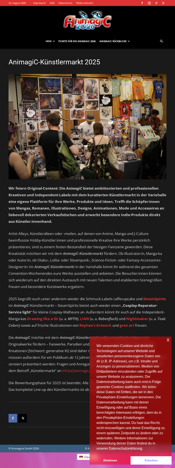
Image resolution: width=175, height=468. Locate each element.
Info (49, 41)
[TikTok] (156, 3)
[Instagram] (149, 3)
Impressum (39, 2)
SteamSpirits (154, 298)
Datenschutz (65, 2)
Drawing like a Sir (43, 318)
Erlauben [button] (151, 460)
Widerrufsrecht (84, 2)
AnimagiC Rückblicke (113, 41)
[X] (163, 3)
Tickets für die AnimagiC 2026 (77, 41)
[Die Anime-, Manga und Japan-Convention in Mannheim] (87, 20)
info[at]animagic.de (78, 370)
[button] (161, 41)
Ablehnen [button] (110, 460)
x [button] (168, 340)
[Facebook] (142, 3)
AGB (52, 2)
